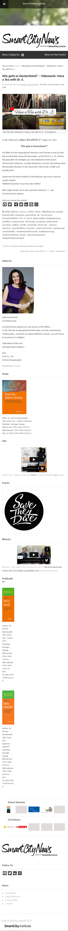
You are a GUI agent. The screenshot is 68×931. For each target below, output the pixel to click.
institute (11, 366)
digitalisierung (48, 212)
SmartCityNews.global (34, 4)
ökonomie (30, 222)
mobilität (6, 222)
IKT (21, 218)
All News (43, 85)
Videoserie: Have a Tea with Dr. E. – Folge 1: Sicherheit (42, 251)
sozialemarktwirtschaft (26, 231)
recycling (6, 225)
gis (38, 215)
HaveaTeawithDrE (10, 218)
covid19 (30, 212)
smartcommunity (44, 228)
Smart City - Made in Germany (16, 475)
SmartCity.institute (45, 475)
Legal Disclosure (12, 896)
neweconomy (18, 222)
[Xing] (19, 873)
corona (22, 212)
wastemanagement (36, 235)
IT (25, 218)
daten (38, 212)
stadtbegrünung (46, 231)
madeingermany (53, 218)
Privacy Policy (11, 900)
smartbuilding (18, 228)
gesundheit (30, 215)
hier (48, 190)
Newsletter (10, 893)
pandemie (40, 222)
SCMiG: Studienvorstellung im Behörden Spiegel (23, 246)
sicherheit (32, 225)
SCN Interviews (54, 85)
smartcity (30, 228)
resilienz (15, 225)
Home (17, 66)
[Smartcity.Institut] (34, 46)
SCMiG (23, 225)
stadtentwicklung (10, 235)
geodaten (19, 215)
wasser (23, 235)
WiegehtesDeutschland (13, 238)
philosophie (52, 222)
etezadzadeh (8, 215)
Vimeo (61, 475)
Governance (46, 215)
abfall (7, 212)
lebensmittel (39, 218)
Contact (9, 904)
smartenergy (59, 228)
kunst (29, 218)
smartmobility (8, 231)
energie (59, 212)
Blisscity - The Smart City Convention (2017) (23, 567)
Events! (55, 55)
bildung (14, 212)
